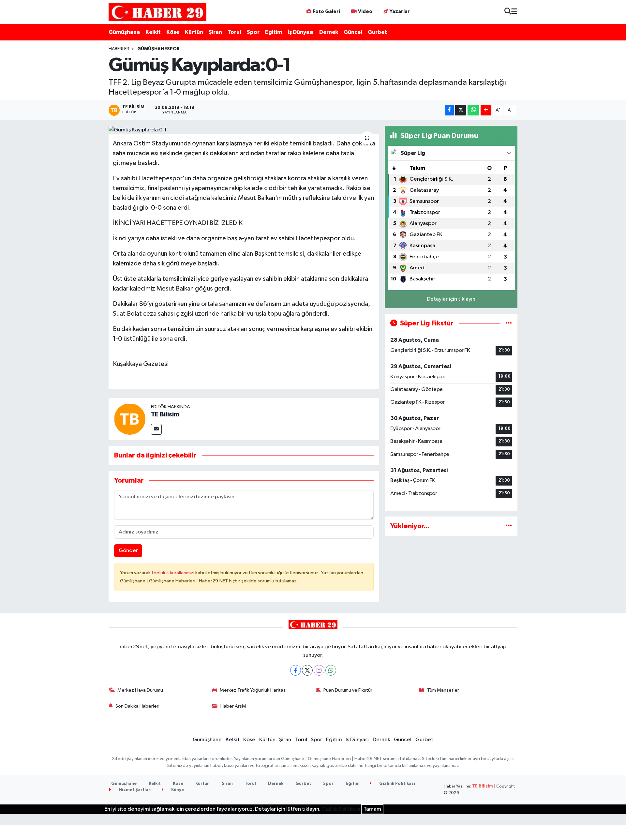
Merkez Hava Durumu (140, 690)
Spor (253, 32)
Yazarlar (400, 11)
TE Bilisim (165, 414)
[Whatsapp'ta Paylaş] (473, 110)
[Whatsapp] (330, 670)
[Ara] (507, 12)
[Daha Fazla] (486, 110)
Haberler (119, 49)
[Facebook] (295, 670)
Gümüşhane (124, 32)
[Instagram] (319, 670)
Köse (172, 32)
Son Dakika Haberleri (137, 706)
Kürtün (194, 32)
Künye (177, 790)
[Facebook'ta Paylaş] (449, 110)
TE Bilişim (482, 786)
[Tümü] (509, 526)
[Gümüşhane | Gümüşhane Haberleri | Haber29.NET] (157, 11)
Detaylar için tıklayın (451, 299)
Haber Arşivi (233, 706)
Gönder (128, 550)
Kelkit (153, 32)
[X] (307, 670)
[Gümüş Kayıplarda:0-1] (244, 130)
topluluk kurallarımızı (173, 572)
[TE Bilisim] (129, 419)
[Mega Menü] (514, 12)
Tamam (372, 809)
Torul (234, 32)
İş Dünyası (301, 32)
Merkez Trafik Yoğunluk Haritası (253, 690)
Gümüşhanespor (158, 49)
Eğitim (273, 32)
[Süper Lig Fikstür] (509, 323)
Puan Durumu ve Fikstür (347, 690)
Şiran (215, 32)
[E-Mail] (156, 429)
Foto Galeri (326, 11)
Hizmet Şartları (135, 790)
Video (365, 11)
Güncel (353, 32)
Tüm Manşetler (443, 690)
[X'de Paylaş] (460, 110)
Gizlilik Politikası (396, 784)
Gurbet (377, 32)
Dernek (328, 32)
